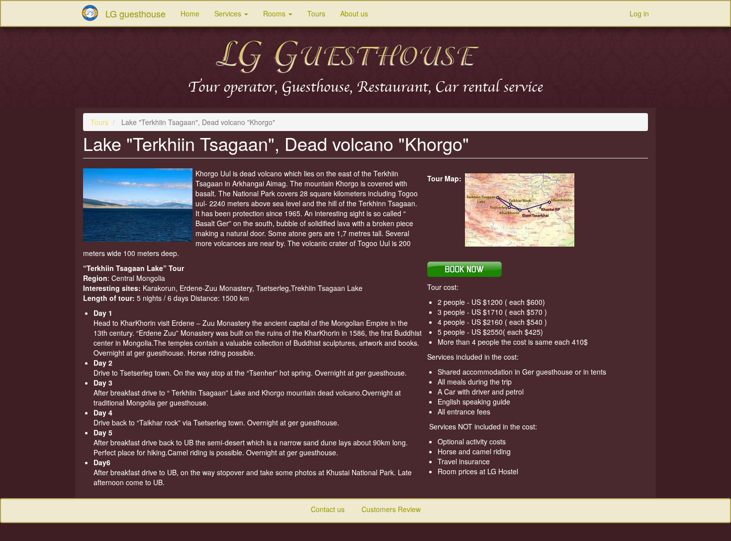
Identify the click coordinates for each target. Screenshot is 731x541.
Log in (639, 13)
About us (354, 13)
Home (190, 13)
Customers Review (391, 509)
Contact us (328, 509)
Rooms (275, 13)
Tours (316, 13)
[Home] (93, 13)
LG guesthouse (135, 13)
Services (228, 13)
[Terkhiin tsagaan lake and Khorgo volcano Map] (533, 210)
